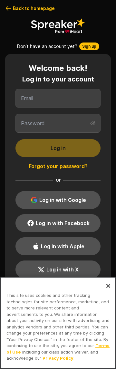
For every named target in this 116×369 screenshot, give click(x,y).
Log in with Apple (62, 246)
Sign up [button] (89, 46)
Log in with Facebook (63, 223)
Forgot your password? (58, 166)
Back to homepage (34, 8)
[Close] (108, 286)
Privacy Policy (58, 358)
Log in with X (62, 269)
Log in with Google (62, 200)
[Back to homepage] (58, 26)
